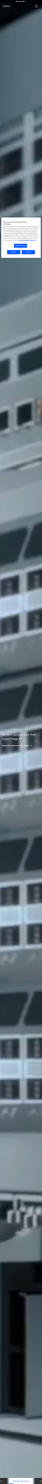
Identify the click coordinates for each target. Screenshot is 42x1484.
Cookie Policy (21, 240)
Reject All (13, 252)
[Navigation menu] (37, 7)
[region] (21, 237)
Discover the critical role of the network (15, 746)
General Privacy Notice (30, 240)
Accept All (28, 252)
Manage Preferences (20, 245)
